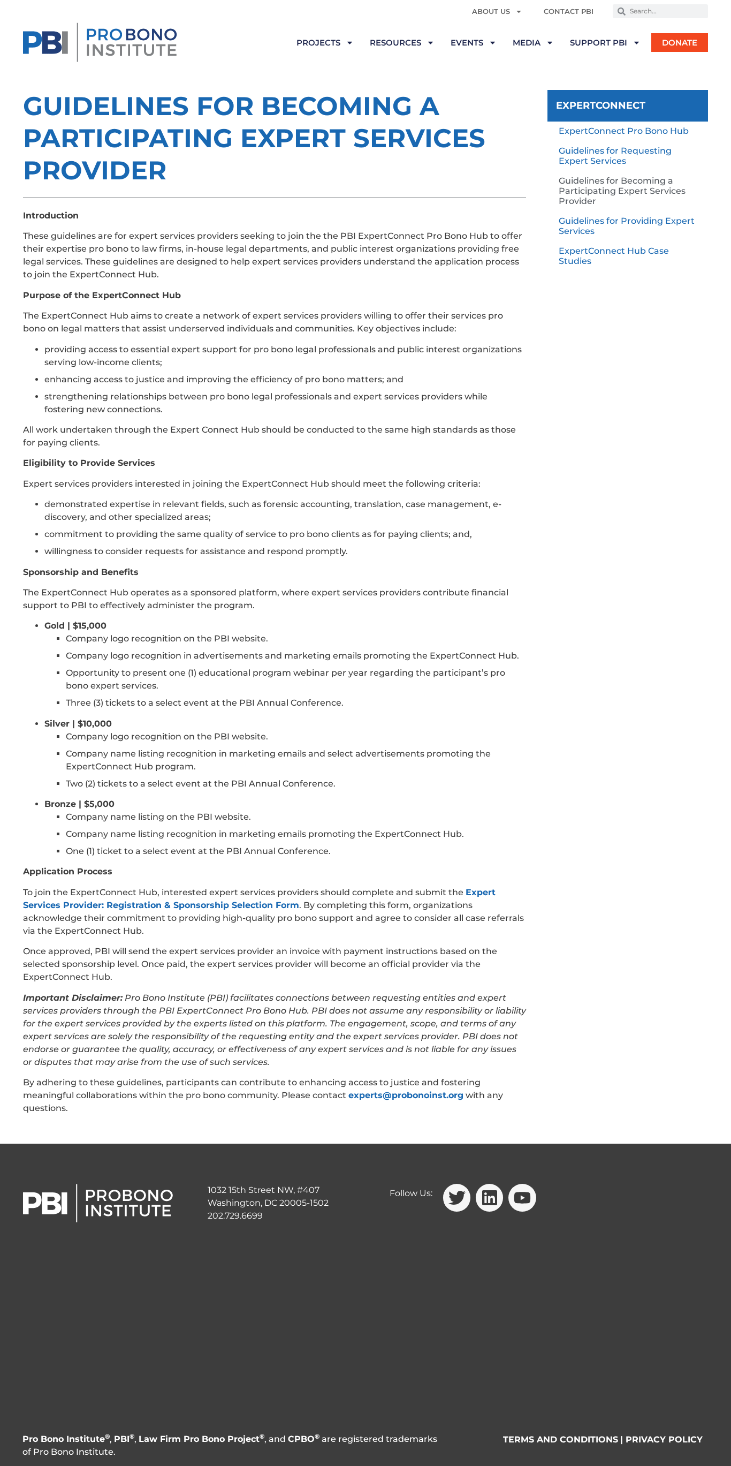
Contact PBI (568, 11)
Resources (395, 42)
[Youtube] (522, 1197)
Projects (318, 42)
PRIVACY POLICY (664, 1439)
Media (526, 42)
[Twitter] (456, 1197)
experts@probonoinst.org (405, 1095)
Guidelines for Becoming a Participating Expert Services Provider (622, 191)
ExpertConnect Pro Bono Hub (624, 131)
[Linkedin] (489, 1197)
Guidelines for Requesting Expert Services (615, 156)
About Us (491, 11)
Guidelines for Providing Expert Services (627, 226)
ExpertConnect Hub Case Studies (614, 256)
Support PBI (598, 42)
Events (467, 42)
